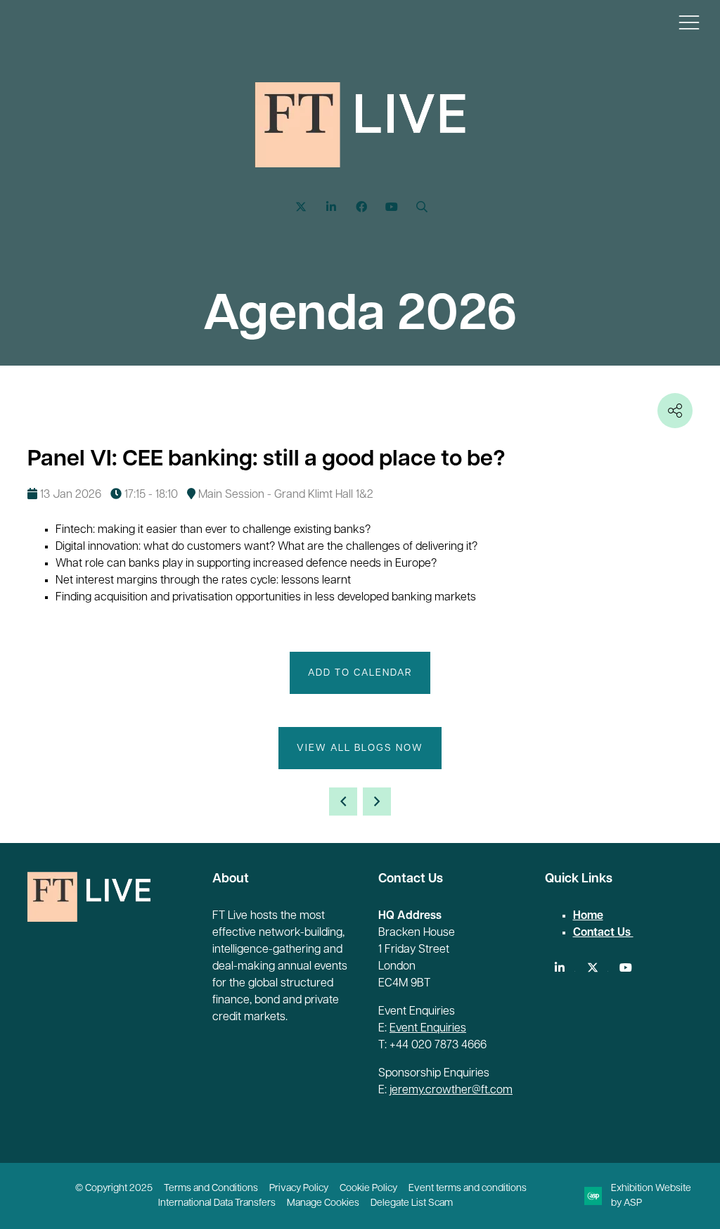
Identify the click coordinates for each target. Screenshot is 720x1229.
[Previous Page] (343, 801)
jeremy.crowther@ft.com (451, 1090)
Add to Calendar (360, 673)
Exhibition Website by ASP (651, 1196)
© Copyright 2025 (114, 1188)
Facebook (362, 207)
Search (422, 207)
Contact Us (603, 933)
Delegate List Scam (412, 1203)
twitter (593, 968)
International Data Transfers (217, 1203)
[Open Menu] (689, 21)
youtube (626, 968)
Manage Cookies (323, 1203)
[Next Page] (377, 801)
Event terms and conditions (468, 1188)
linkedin (560, 968)
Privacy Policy (298, 1188)
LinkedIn (331, 207)
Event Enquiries (428, 1028)
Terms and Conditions (211, 1188)
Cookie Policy (368, 1188)
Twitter (301, 207)
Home (588, 916)
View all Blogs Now (360, 748)
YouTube (392, 207)
